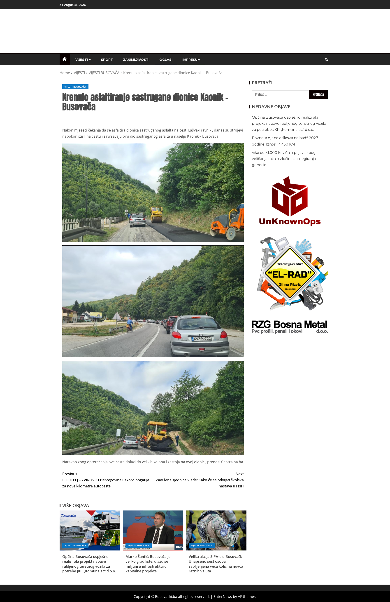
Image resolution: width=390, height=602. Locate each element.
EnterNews (223, 596)
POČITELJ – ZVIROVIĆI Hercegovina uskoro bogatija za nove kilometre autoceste (105, 480)
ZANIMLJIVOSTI (136, 60)
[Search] (326, 59)
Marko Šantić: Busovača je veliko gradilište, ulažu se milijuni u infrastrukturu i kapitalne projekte (147, 564)
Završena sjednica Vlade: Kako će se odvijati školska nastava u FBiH (200, 480)
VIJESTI (81, 60)
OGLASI (165, 60)
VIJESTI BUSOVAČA (75, 86)
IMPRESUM (191, 60)
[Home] (64, 59)
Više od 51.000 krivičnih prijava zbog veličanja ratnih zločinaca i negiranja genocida (284, 158)
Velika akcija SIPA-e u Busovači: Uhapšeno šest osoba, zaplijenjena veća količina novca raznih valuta (216, 564)
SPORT (107, 60)
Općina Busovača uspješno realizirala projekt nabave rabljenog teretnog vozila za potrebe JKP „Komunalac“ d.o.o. (89, 564)
